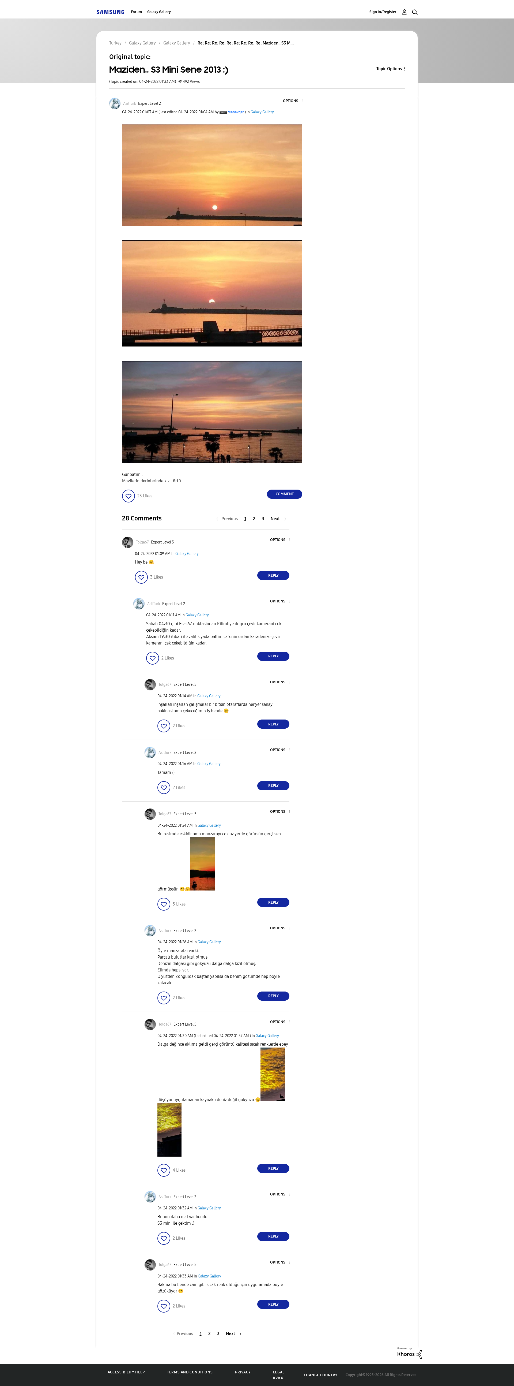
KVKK (278, 1378)
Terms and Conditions (190, 1372)
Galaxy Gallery (159, 12)
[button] (293, 101)
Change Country (321, 1375)
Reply (273, 575)
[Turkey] (110, 11)
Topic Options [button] (389, 68)
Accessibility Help (126, 1372)
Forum (136, 12)
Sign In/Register (382, 12)
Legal (279, 1372)
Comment (285, 494)
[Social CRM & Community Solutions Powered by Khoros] (410, 1352)
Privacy (243, 1372)
